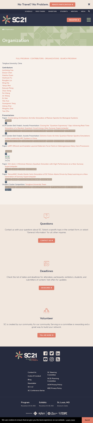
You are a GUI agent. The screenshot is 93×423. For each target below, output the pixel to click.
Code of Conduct (34, 376)
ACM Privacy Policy (54, 385)
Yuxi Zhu (5, 111)
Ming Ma (5, 83)
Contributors (37, 58)
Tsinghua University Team (35, 184)
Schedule (28, 11)
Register (73, 20)
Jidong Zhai (6, 106)
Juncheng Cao (7, 70)
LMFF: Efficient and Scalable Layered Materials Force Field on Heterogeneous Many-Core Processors (48, 146)
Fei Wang (6, 93)
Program (22, 58)
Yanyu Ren (6, 85)
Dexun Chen (7, 73)
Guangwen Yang (9, 103)
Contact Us (45, 240)
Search (68, 58)
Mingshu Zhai (7, 108)
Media (83, 11)
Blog (29, 380)
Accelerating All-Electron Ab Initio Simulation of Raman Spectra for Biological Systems (43, 118)
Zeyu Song (6, 91)
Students (64, 11)
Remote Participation (61, 5)
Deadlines (45, 288)
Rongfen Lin (7, 80)
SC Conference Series (36, 390)
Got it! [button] (87, 420)
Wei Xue (5, 101)
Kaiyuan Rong (7, 88)
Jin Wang (6, 96)
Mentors (74, 11)
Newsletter (32, 383)
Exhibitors (52, 11)
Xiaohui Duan (7, 75)
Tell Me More (45, 335)
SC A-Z (30, 387)
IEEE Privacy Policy (54, 388)
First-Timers (40, 11)
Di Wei (5, 98)
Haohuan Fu (7, 78)
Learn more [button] (70, 420)
